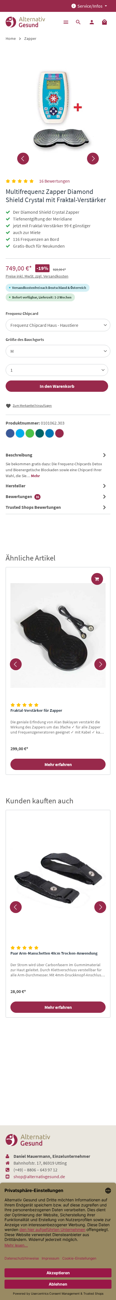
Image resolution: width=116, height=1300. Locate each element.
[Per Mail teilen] (59, 433)
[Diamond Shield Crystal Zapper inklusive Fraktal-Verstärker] (58, 109)
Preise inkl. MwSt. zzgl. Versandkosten (37, 276)
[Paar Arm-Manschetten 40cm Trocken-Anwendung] (58, 878)
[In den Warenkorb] (97, 579)
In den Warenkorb (57, 386)
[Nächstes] (93, 159)
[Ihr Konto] (91, 22)
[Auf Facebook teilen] (10, 433)
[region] (58, 664)
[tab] (57, 464)
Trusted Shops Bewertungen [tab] (33, 507)
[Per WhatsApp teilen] (30, 433)
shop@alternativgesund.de (39, 1176)
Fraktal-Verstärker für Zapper (36, 710)
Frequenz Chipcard (22, 313)
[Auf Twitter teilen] (20, 433)
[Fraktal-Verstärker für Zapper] (58, 635)
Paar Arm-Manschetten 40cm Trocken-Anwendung (53, 953)
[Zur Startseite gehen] (25, 22)
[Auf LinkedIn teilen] (49, 433)
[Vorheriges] (23, 159)
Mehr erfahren (58, 764)
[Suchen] (78, 22)
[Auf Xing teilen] (39, 433)
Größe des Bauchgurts (25, 339)
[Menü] (66, 22)
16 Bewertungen (54, 181)
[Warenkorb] (104, 22)
